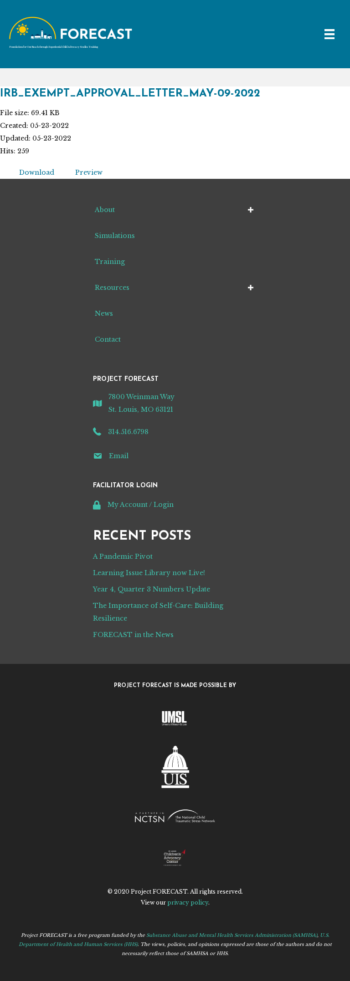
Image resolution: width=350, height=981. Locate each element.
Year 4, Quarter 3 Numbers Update (151, 589)
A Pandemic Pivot (123, 556)
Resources (112, 287)
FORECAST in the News (133, 635)
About (105, 210)
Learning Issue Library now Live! (149, 573)
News (104, 313)
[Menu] (329, 34)
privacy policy (187, 902)
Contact (108, 339)
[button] (250, 209)
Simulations (115, 236)
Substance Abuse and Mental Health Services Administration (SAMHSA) (231, 935)
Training (110, 262)
